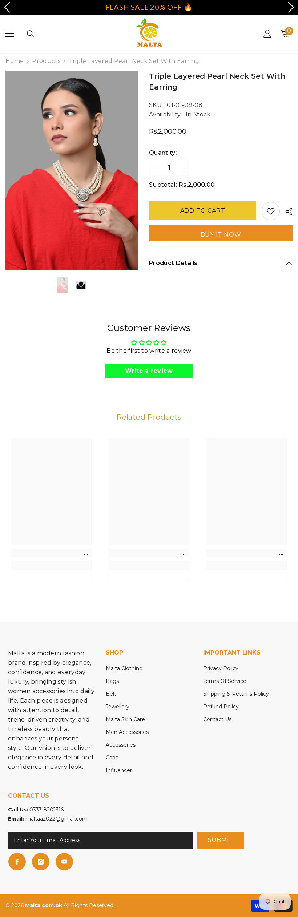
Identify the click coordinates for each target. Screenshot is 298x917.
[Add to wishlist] (271, 211)
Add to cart (202, 210)
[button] (7, 7)
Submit (221, 840)
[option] (71, 170)
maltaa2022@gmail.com (56, 818)
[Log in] (267, 34)
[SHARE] (286, 211)
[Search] (30, 33)
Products (46, 61)
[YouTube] (64, 862)
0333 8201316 (46, 809)
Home (14, 61)
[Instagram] (41, 862)
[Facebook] (17, 862)
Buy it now (221, 234)
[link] (51, 553)
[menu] (9, 33)
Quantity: (163, 152)
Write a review (149, 370)
